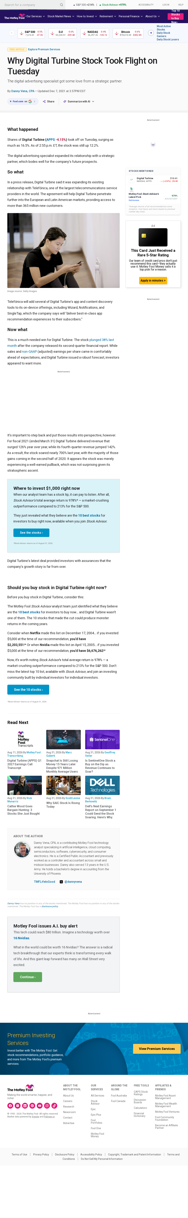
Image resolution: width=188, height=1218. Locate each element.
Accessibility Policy (91, 1154)
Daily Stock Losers (168, 39)
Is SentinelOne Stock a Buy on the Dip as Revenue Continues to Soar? (100, 766)
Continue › (27, 977)
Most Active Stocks (164, 28)
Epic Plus (96, 1114)
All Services (97, 1095)
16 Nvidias (21, 938)
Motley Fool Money (97, 1135)
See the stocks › (31, 532)
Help (180, 4)
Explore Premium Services (44, 49)
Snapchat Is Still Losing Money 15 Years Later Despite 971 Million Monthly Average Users (62, 766)
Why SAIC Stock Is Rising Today (63, 804)
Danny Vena (13, 903)
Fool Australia (119, 1095)
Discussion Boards (140, 1101)
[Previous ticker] (12, 33)
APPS (50, 139)
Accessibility (145, 4)
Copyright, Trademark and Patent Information (134, 1154)
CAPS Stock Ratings (141, 1093)
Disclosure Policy (64, 1154)
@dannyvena (73, 881)
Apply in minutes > (153, 280)
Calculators (140, 1107)
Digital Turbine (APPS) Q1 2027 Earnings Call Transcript (24, 764)
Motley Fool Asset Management (165, 1097)
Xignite (35, 1116)
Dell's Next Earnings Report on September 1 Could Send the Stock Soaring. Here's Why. (100, 812)
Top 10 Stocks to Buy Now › (175, 16)
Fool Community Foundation (164, 1118)
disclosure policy (49, 906)
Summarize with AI (79, 101)
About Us (68, 1095)
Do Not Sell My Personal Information (102, 1158)
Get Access (134, 200)
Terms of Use (19, 1154)
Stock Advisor (95, 1102)
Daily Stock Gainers (163, 34)
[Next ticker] (151, 33)
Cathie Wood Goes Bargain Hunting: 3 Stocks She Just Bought (23, 810)
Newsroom (69, 1112)
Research (68, 1106)
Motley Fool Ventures (167, 1111)
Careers (67, 1101)
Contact (67, 1117)
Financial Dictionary (139, 1114)
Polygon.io (49, 1116)
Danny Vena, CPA (22, 91)
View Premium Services (157, 1049)
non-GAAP (29, 351)
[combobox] (32, 4)
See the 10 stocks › (28, 689)
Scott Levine (73, 798)
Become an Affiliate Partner (166, 1126)
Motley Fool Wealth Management (166, 1105)
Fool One (96, 1128)
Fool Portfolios (96, 1121)
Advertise (68, 1123)
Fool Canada (118, 1101)
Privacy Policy (41, 1154)
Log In (165, 4)
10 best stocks (89, 515)
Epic (93, 1109)
